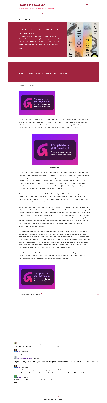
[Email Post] (42, 294)
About (28, 13)
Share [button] (21, 48)
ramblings (26, 294)
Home (20, 13)
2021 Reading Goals (40, 13)
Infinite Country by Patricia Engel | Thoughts (38, 29)
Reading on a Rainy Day (32, 5)
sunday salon (35, 294)
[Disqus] (56, 319)
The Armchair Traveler (57, 13)
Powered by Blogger (54, 396)
